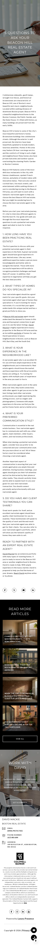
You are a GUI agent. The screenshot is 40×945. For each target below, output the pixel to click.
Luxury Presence (26, 918)
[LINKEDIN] (23, 912)
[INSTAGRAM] (17, 912)
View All (20, 739)
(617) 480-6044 (12, 837)
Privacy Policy (29, 930)
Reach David (19, 573)
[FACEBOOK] (11, 912)
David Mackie (8, 554)
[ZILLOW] (29, 912)
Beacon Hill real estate (13, 316)
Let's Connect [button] (20, 802)
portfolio (17, 333)
